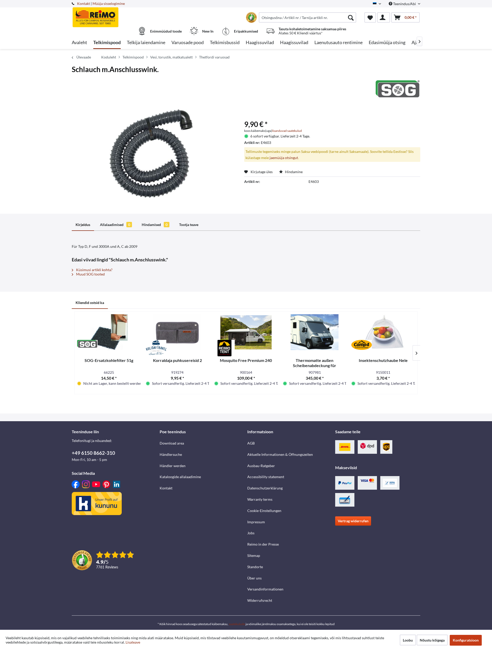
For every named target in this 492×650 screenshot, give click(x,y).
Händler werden (173, 466)
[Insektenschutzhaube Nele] (383, 332)
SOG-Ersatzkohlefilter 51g (109, 360)
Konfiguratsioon (466, 640)
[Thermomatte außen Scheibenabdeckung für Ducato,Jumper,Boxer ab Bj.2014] (314, 332)
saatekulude (237, 624)
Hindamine (293, 172)
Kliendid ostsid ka (90, 302)
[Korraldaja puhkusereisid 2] (177, 332)
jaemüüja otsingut (284, 157)
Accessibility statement (265, 477)
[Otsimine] (350, 17)
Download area (172, 443)
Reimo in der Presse (263, 544)
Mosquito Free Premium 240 (246, 360)
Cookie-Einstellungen (264, 510)
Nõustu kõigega (432, 640)
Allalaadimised (115, 224)
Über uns (254, 578)
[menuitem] (307, 17)
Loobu (408, 640)
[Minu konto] (383, 17)
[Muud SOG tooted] (398, 89)
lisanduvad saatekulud (287, 131)
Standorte (255, 567)
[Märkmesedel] (370, 17)
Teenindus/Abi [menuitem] (404, 4)
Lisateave (133, 642)
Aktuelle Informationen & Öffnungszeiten (280, 454)
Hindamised (155, 224)
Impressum (256, 522)
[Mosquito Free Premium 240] (246, 332)
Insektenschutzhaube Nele (383, 360)
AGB (251, 443)
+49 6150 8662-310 (93, 453)
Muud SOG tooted (90, 274)
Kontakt (83, 3)
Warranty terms (259, 499)
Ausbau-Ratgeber (261, 466)
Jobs (250, 533)
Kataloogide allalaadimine (180, 477)
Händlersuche (171, 454)
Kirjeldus (83, 224)
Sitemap (253, 555)
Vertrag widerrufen (353, 521)
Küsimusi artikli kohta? (93, 270)
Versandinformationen (265, 589)
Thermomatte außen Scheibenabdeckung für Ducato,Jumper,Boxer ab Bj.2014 (315, 363)
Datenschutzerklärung (265, 488)
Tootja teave (188, 224)
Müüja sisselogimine (109, 3)
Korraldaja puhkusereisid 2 (177, 360)
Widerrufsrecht (259, 600)
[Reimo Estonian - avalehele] (115, 14)
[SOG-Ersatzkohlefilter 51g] (109, 332)
